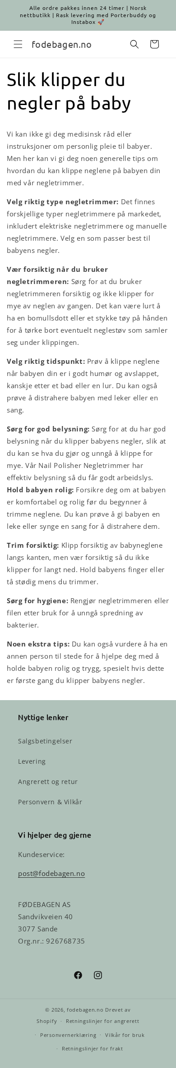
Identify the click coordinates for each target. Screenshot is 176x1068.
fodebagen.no (85, 1009)
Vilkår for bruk (125, 1034)
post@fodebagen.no (51, 873)
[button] (18, 44)
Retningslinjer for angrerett (102, 1021)
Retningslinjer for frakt (92, 1048)
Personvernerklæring (68, 1034)
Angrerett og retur (48, 781)
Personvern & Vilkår (50, 802)
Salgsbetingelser (45, 741)
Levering (32, 761)
